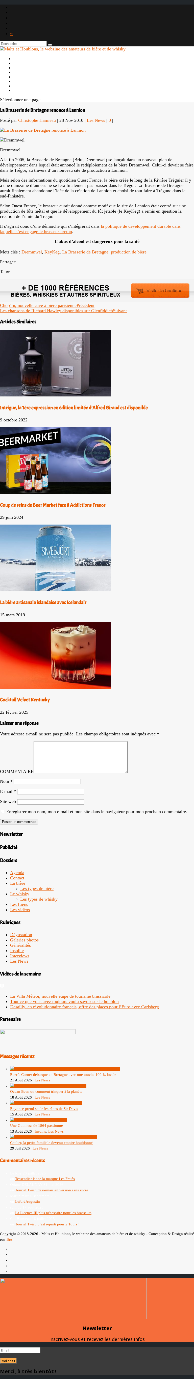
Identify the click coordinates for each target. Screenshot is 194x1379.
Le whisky (19, 893)
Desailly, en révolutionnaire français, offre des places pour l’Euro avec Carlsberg (84, 1006)
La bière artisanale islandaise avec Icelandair (43, 602)
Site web (8, 801)
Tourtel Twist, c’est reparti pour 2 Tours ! (47, 1224)
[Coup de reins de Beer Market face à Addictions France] (55, 492)
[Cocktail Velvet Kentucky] (55, 687)
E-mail (8, 791)
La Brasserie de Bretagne (85, 251)
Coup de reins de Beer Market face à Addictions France (53, 505)
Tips (9, 1239)
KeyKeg (52, 251)
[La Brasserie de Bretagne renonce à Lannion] (43, 130)
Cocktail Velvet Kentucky (25, 700)
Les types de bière (37, 888)
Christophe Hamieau (37, 120)
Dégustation (21, 934)
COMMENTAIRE (17, 771)
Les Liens (22, 85)
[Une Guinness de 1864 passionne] (38, 1120)
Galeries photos (24, 939)
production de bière (129, 251)
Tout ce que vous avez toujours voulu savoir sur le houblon (64, 1001)
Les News (96, 120)
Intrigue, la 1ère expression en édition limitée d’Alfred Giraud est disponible (74, 408)
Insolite (17, 950)
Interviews (19, 955)
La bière (17, 883)
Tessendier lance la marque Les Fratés (45, 1179)
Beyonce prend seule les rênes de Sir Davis (44, 1109)
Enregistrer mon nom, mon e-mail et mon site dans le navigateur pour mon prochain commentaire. (96, 811)
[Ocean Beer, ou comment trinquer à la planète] (48, 1086)
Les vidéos (20, 909)
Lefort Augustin (27, 1201)
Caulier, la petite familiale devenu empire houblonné (51, 1143)
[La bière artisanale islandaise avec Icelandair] (55, 589)
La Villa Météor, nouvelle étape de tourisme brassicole (60, 996)
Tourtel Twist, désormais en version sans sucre (51, 1190)
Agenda (17, 872)
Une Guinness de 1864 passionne (36, 1126)
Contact (17, 877)
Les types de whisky (39, 899)
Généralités (20, 945)
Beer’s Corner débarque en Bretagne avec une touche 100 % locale (63, 1075)
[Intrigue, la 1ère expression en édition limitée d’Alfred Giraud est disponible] (55, 394)
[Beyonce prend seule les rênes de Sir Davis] (46, 1103)
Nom (6, 781)
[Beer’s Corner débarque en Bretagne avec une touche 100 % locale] (65, 1069)
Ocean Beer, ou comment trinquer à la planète (46, 1091)
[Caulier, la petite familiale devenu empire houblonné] (53, 1137)
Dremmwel (31, 251)
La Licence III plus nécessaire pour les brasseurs (53, 1213)
